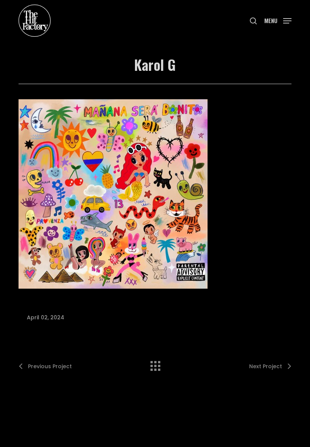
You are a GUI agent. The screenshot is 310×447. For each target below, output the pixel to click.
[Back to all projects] (155, 364)
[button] (277, 20)
